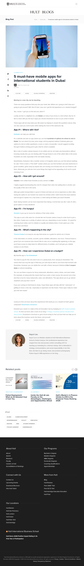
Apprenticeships (49, 466)
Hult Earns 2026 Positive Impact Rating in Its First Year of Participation (21, 537)
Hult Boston (10, 508)
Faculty (8, 461)
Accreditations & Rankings (15, 466)
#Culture (17, 93)
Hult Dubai (9, 517)
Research (9, 458)
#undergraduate (27, 427)
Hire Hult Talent (11, 488)
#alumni (9, 416)
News (58, 392)
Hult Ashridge (10, 522)
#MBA (17, 423)
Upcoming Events (12, 482)
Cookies (61, 559)
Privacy (56, 559)
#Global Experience (39, 93)
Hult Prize (47, 494)
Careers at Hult (11, 464)
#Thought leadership (13, 427)
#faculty (23, 420)
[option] (16, 387)
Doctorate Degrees (50, 461)
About (8, 453)
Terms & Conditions (70, 559)
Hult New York (11, 520)
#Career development (21, 416)
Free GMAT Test (49, 485)
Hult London (10, 514)
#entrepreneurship (12, 420)
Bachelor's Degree (50, 453)
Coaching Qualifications (52, 464)
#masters (52, 93)
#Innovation (33, 420)
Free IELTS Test (49, 488)
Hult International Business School (23, 531)
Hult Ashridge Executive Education (55, 491)
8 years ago (26, 85)
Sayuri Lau (20, 85)
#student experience (29, 423)
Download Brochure (13, 485)
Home (35, 19)
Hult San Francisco (12, 511)
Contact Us (10, 480)
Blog (45, 480)
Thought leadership (14, 392)
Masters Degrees (49, 456)
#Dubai (27, 93)
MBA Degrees (48, 458)
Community (42, 19)
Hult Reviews (48, 482)
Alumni (8, 456)
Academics (35, 392)
